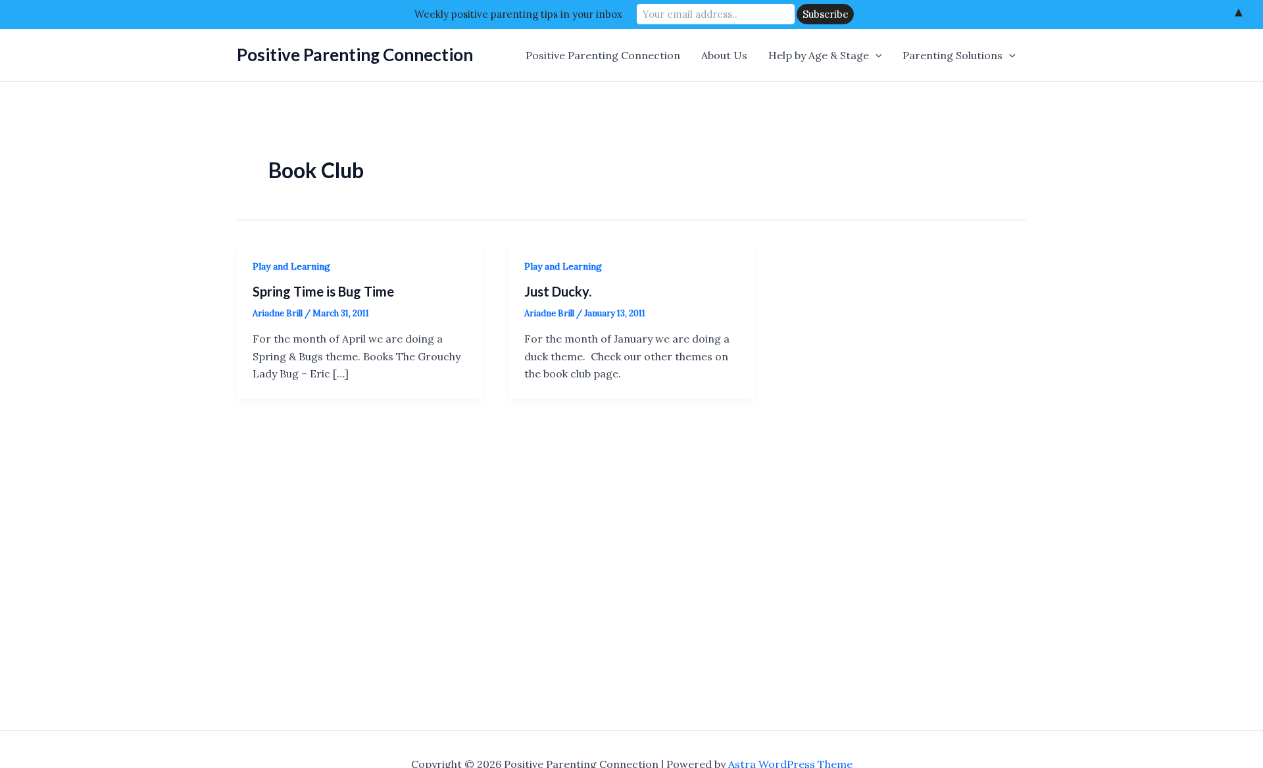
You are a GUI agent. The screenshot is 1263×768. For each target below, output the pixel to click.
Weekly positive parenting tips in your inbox (518, 14)
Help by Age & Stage (818, 55)
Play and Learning (291, 266)
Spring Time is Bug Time (323, 291)
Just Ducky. (557, 291)
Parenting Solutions (953, 55)
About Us (724, 55)
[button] (875, 55)
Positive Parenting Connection (355, 54)
